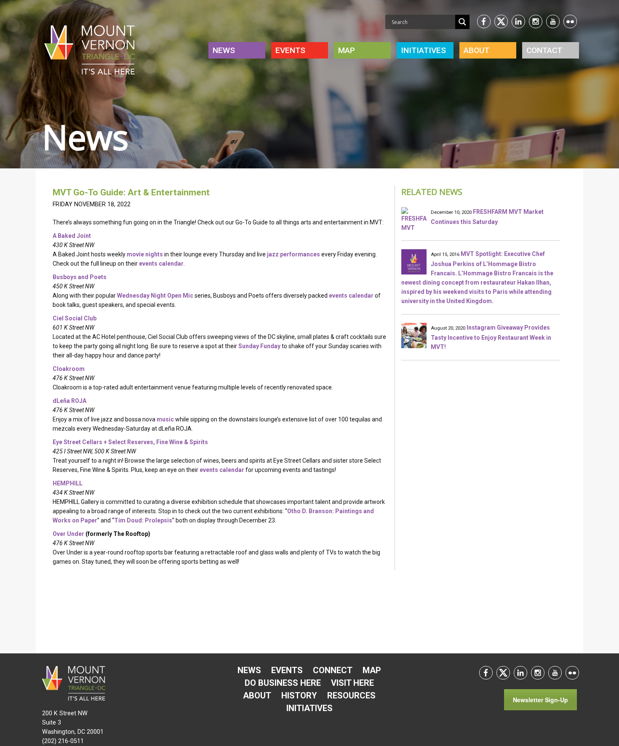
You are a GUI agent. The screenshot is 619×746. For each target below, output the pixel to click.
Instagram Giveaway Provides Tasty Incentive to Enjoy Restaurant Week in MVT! (491, 337)
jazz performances (293, 254)
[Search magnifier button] (462, 22)
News (224, 50)
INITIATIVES (423, 50)
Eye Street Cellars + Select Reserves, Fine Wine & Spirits (130, 442)
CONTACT (544, 50)
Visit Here (352, 683)
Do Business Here (283, 683)
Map (346, 50)
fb (484, 21)
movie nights (145, 254)
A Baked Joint (72, 235)
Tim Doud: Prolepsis (143, 520)
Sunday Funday (259, 346)
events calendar (161, 263)
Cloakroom (69, 368)
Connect (332, 670)
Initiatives (309, 708)
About (476, 50)
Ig (535, 21)
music (165, 419)
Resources (351, 695)
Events (290, 50)
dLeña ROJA (69, 400)
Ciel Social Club (74, 318)
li (518, 21)
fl (570, 21)
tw (501, 21)
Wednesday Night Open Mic (155, 295)
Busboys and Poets (80, 277)
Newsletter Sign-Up (540, 699)
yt (553, 21)
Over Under (68, 533)
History (299, 695)
